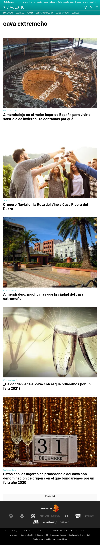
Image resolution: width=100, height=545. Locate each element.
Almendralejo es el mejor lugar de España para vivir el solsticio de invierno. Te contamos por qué (47, 116)
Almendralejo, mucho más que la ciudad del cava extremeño (43, 296)
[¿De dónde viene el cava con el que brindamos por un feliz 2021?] (50, 342)
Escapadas (8, 13)
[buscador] (91, 7)
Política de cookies (42, 535)
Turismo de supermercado (32, 2)
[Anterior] (20, 2)
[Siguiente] (95, 2)
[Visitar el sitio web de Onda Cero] (78, 516)
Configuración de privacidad (79, 535)
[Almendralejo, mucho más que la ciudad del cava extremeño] (50, 252)
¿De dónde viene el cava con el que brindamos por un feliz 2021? (47, 386)
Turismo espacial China (90, 2)
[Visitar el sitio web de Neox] (33, 516)
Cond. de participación (58, 535)
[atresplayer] (86, 7)
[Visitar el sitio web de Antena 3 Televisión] (10, 516)
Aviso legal (13, 535)
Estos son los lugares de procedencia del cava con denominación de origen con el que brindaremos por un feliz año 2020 (48, 478)
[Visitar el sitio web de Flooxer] (64, 522)
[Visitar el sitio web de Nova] (44, 516)
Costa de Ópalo (75, 2)
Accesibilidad (62, 539)
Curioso (75, 13)
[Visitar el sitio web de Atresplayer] (50, 522)
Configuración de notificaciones (44, 539)
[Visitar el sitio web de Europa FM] (89, 516)
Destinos (20, 13)
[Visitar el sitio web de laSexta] (22, 516)
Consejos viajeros (44, 13)
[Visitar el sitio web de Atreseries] (66, 516)
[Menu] (96, 7)
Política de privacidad (26, 535)
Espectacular (62, 13)
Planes (30, 13)
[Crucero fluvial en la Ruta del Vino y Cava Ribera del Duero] (50, 163)
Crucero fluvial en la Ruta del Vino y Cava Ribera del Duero (45, 206)
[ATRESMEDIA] (50, 508)
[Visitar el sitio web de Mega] (55, 516)
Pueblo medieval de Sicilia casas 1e (56, 2)
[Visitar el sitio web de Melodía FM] (35, 522)
